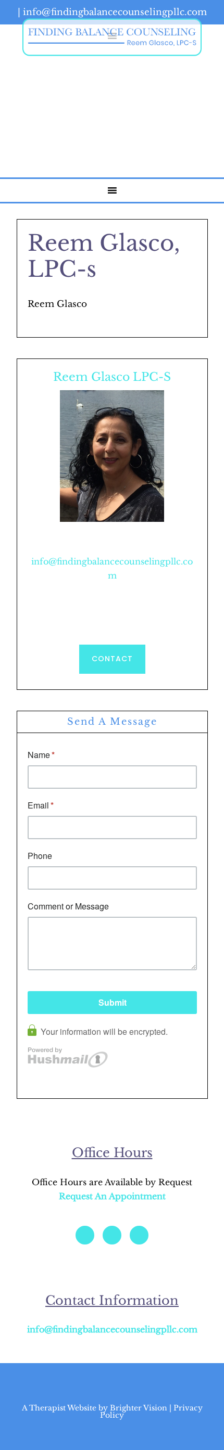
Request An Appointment (112, 1196)
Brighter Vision (138, 1408)
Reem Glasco (112, 37)
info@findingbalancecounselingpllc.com (112, 1329)
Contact (112, 658)
